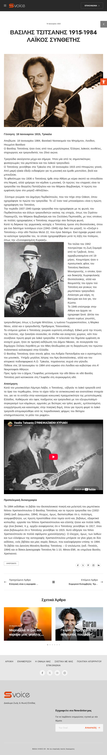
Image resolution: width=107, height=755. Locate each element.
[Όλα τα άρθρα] (53, 581)
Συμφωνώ (9, 745)
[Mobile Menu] (5, 5)
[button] (103, 81)
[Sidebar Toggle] (103, 24)
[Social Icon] (78, 565)
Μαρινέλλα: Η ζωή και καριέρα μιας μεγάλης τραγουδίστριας (25, 634)
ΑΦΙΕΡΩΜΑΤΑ (11, 563)
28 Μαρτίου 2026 (15, 626)
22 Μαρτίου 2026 (67, 626)
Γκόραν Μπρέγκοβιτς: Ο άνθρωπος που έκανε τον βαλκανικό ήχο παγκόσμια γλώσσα (78, 636)
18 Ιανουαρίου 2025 (53, 24)
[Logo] (17, 5)
